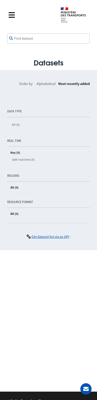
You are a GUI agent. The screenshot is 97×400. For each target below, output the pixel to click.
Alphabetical (46, 83)
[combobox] (48, 39)
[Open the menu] (31, 15)
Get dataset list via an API (50, 236)
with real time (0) (23, 160)
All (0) (16, 125)
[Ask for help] (86, 389)
